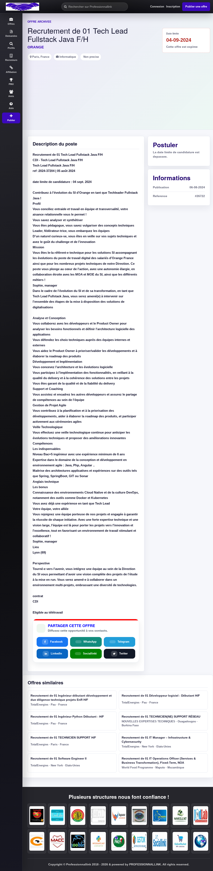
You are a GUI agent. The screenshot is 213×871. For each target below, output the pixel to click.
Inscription (173, 6)
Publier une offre (196, 6)
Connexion (157, 6)
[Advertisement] (117, 92)
